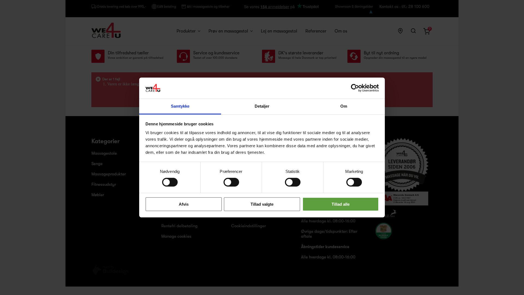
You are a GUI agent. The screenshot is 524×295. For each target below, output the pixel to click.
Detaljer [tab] (262, 106)
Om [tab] (343, 106)
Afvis (184, 204)
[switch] (226, 180)
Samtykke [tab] (180, 106)
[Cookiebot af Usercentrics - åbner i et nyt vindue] (355, 88)
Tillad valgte (262, 204)
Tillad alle (341, 204)
